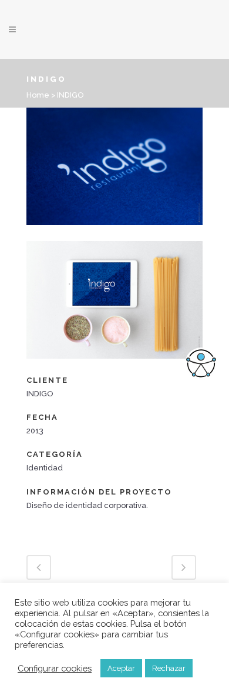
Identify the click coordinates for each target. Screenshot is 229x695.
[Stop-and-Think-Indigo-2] (114, 366)
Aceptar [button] (121, 668)
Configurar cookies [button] (55, 668)
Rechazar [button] (169, 668)
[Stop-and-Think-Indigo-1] (114, 233)
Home (37, 95)
